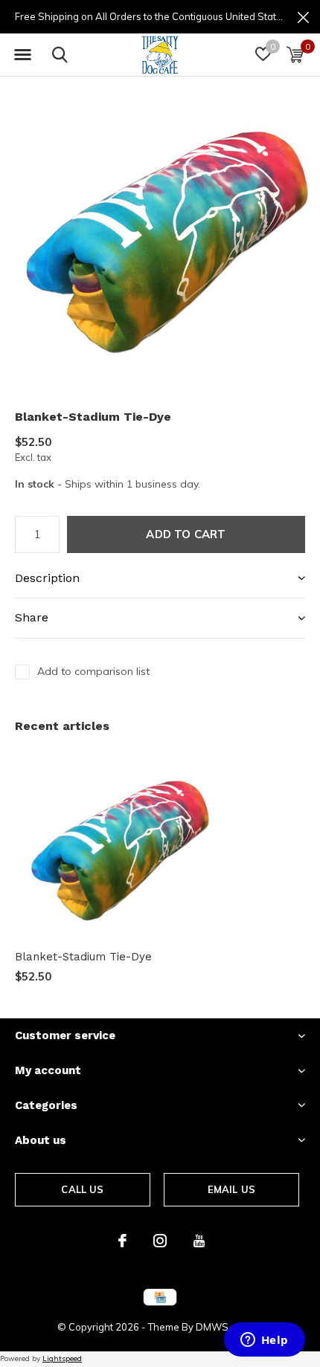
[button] (22, 55)
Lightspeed (62, 1358)
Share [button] (31, 617)
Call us (82, 1189)
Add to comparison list (93, 671)
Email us (231, 1189)
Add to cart (185, 534)
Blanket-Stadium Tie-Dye (83, 956)
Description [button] (47, 578)
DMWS (212, 1327)
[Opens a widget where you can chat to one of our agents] (264, 1341)
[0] (295, 54)
